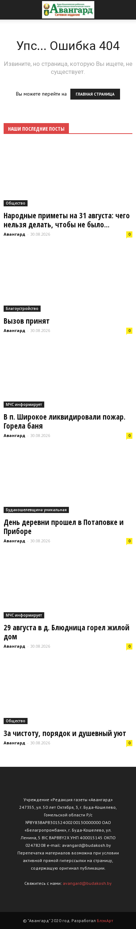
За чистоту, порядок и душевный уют (65, 733)
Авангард (14, 234)
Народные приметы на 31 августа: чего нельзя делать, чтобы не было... (67, 220)
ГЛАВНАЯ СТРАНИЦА (95, 94)
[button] (126, 10)
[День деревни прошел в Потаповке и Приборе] (68, 481)
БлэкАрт (105, 920)
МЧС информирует (24, 404)
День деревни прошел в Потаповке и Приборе (64, 526)
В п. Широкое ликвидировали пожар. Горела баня (64, 421)
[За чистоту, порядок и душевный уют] (68, 692)
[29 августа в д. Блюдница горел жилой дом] (68, 586)
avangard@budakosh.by (87, 883)
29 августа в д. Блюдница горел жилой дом (66, 632)
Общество (15, 203)
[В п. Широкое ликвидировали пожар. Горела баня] (68, 376)
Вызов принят (27, 321)
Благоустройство (22, 308)
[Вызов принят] (68, 280)
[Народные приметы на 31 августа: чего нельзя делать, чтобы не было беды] (68, 174)
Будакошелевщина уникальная (36, 509)
